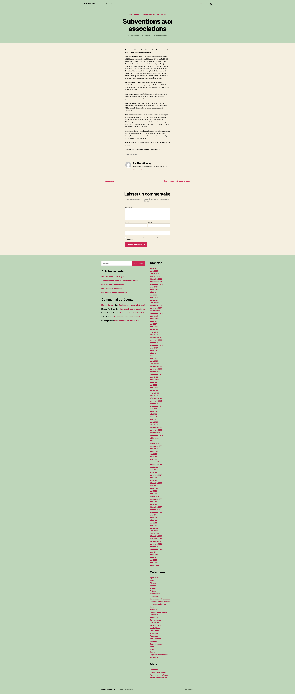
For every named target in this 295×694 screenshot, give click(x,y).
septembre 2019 (156, 446)
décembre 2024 (156, 305)
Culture (153, 607)
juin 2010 (153, 557)
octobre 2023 (155, 343)
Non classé (154, 633)
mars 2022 (154, 390)
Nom (127, 222)
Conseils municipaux (148, 14)
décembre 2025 (156, 279)
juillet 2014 (154, 518)
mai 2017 (153, 480)
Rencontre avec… (156, 644)
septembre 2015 (156, 499)
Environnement (155, 620)
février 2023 (154, 364)
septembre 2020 (156, 435)
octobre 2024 (155, 311)
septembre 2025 (156, 284)
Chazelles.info (89, 4)
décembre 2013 (156, 536)
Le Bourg (130, 154)
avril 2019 (153, 459)
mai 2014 (153, 523)
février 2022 (154, 393)
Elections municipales (158, 612)
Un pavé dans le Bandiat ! (159, 655)
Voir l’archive (137, 170)
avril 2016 (153, 494)
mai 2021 (153, 417)
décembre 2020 (156, 427)
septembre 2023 (156, 345)
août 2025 (154, 287)
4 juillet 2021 (147, 35)
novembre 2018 (156, 465)
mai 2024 (153, 324)
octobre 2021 (155, 404)
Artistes (153, 591)
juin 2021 (153, 414)
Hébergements (155, 625)
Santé (152, 647)
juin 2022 (153, 382)
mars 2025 (154, 300)
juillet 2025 (154, 290)
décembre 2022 (156, 366)
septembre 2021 (156, 406)
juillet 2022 (154, 380)
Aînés (152, 580)
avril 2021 (153, 419)
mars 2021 (154, 422)
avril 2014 (153, 525)
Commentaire (128, 207)
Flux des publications (158, 672)
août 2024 (154, 316)
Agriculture (154, 578)
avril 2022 (153, 388)
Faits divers (154, 623)
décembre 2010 (156, 541)
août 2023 (154, 348)
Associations (134, 14)
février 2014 (154, 531)
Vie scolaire (154, 657)
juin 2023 (153, 353)
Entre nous (154, 615)
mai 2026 (153, 268)
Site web (127, 230)
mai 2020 (153, 441)
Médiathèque (155, 628)
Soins (152, 649)
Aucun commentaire (161, 35)
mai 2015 (153, 504)
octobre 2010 (155, 547)
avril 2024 (154, 327)
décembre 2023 (156, 337)
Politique (153, 641)
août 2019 (154, 449)
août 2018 (154, 470)
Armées (153, 586)
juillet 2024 (154, 319)
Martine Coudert (107, 305)
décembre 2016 (156, 483)
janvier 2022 (154, 396)
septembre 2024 (156, 313)
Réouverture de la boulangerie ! (126, 321)
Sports (152, 652)
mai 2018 (153, 472)
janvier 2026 (155, 276)
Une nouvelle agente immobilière (114, 293)
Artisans (153, 588)
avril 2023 (153, 358)
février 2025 (154, 303)
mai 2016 (153, 491)
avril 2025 (153, 297)
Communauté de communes (160, 599)
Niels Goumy (135, 35)
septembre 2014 (156, 512)
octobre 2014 (155, 510)
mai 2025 (153, 295)
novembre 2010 (156, 544)
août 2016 (154, 486)
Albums (153, 583)
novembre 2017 (156, 475)
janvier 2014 (154, 533)
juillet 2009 (154, 565)
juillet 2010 (154, 555)
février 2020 (154, 443)
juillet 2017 (154, 478)
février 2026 (154, 274)
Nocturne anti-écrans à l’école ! (113, 285)
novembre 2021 (156, 401)
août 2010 (154, 552)
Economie (153, 609)
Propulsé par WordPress (125, 689)
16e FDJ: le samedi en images (112, 277)
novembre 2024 (156, 308)
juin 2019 (153, 454)
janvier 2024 (155, 335)
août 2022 (154, 377)
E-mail (150, 222)
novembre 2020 (156, 430)
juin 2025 (153, 292)
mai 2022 (153, 385)
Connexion (154, 670)
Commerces (154, 596)
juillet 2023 (154, 350)
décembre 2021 (156, 398)
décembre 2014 (156, 507)
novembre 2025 (156, 282)
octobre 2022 (155, 372)
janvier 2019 (154, 462)
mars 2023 (154, 361)
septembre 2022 (156, 374)
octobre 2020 (155, 433)
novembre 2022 (156, 369)
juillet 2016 (154, 488)
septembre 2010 (156, 549)
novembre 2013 (156, 539)
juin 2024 (153, 321)
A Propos (201, 4)
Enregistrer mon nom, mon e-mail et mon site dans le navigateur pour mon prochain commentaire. (148, 238)
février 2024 (154, 332)
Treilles (135, 154)
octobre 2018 (155, 467)
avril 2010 (153, 563)
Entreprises (154, 617)
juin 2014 (153, 520)
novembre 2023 (156, 340)
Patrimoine (154, 636)
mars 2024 (154, 329)
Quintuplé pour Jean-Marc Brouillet (130, 313)
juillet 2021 (154, 412)
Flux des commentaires (159, 675)
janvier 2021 (154, 425)
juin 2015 (153, 502)
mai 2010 (153, 560)
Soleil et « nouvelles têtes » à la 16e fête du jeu (119, 281)
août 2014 (154, 515)
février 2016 (154, 496)
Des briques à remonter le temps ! (132, 305)
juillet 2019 (154, 451)
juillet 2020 (154, 438)
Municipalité (161, 14)
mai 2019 (153, 457)
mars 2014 (154, 528)
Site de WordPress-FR (158, 678)
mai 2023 (153, 356)
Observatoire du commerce (112, 289)
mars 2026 (154, 271)
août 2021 (153, 409)
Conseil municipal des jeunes (161, 602)
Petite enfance (155, 639)
